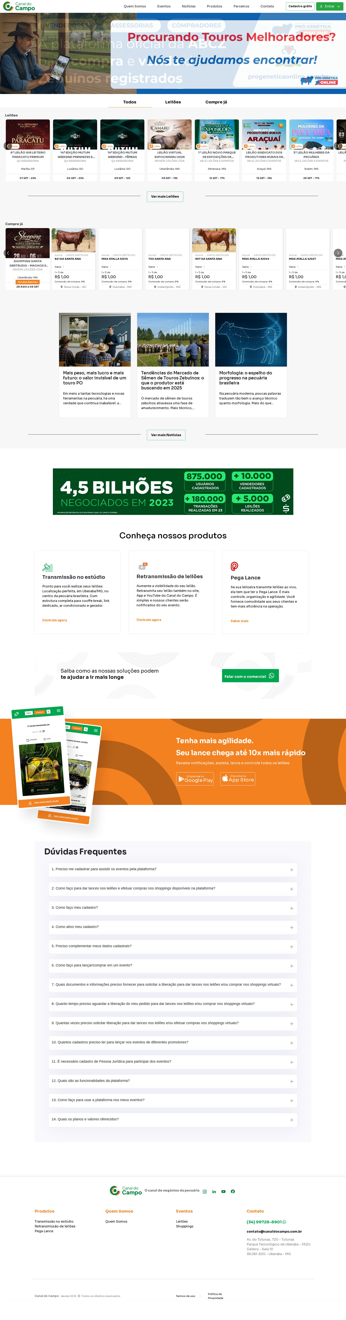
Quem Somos (135, 6)
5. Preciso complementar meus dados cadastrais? (92, 946)
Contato (267, 6)
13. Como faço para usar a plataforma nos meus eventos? (98, 1100)
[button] (26, 53)
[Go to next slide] (338, 146)
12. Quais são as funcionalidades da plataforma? (91, 1081)
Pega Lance (44, 1231)
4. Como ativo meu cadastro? (75, 927)
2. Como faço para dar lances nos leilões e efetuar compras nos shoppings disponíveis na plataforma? (133, 888)
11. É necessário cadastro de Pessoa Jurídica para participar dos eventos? (111, 1061)
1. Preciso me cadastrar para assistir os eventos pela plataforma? (104, 869)
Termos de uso (185, 1296)
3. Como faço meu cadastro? (75, 908)
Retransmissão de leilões (55, 1226)
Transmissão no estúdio (54, 1221)
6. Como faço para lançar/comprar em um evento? (92, 965)
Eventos (164, 6)
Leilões (173, 102)
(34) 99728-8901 (265, 1222)
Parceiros (241, 6)
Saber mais (239, 621)
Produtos (214, 6)
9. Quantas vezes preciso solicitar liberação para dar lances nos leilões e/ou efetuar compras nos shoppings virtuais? (145, 1023)
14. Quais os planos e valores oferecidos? (85, 1119)
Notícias (189, 6)
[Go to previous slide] (8, 146)
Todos (129, 102)
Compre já (216, 102)
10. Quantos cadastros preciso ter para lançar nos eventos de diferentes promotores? (120, 1042)
